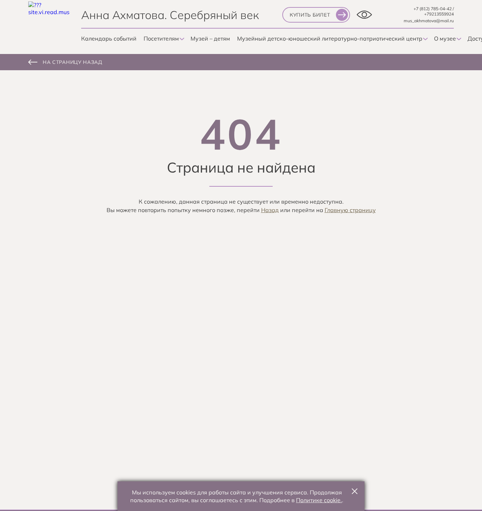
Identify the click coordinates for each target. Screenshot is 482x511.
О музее (445, 38)
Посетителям (161, 38)
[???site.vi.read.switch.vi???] (364, 15)
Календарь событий (109, 38)
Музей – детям (210, 38)
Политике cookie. (319, 500)
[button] (354, 491)
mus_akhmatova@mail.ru (429, 20)
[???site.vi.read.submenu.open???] (181, 39)
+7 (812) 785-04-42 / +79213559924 (434, 11)
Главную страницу (350, 210)
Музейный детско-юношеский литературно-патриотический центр (329, 38)
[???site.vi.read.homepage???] (49, 22)
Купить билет (310, 15)
